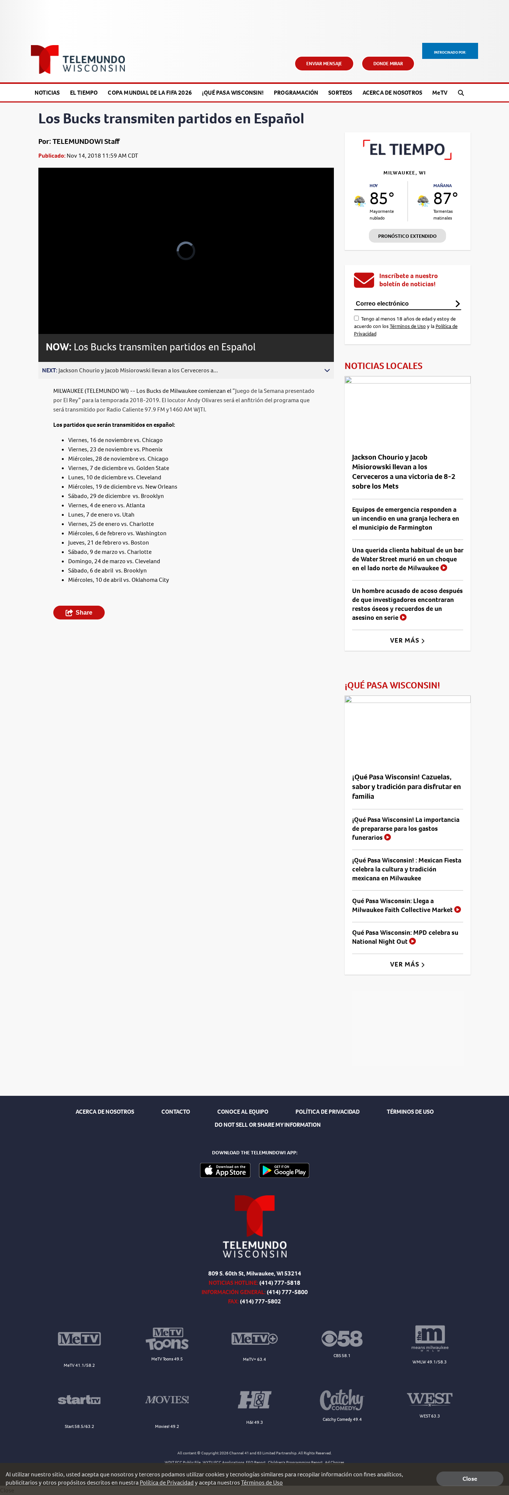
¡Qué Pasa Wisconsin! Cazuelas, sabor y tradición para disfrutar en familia (406, 786)
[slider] (65, 302)
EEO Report (256, 1462)
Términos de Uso (408, 326)
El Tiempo (84, 93)
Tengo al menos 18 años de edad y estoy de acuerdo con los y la (406, 326)
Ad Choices (334, 1462)
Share (84, 612)
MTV (440, 93)
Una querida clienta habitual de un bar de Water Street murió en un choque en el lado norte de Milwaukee (407, 559)
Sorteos (340, 93)
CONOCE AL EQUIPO (242, 1112)
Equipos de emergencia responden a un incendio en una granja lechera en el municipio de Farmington (405, 518)
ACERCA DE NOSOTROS (105, 1112)
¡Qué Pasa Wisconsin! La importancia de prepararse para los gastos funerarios (405, 828)
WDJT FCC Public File (182, 1462)
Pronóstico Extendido (407, 236)
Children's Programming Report (295, 1462)
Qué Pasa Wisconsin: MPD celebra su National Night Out (405, 937)
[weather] (360, 201)
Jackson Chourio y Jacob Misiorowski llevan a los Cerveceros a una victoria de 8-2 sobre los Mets (403, 471)
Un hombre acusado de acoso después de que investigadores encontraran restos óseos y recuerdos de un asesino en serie (407, 604)
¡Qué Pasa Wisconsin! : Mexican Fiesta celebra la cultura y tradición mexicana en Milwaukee (406, 869)
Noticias (47, 93)
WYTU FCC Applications (223, 1462)
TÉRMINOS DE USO (410, 1112)
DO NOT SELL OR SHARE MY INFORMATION (268, 1125)
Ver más (405, 640)
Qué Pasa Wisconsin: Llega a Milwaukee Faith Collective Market (403, 905)
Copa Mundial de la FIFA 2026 (150, 93)
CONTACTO (175, 1112)
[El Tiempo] (407, 158)
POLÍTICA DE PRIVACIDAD (327, 1112)
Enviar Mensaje (324, 63)
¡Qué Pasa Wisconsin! (233, 93)
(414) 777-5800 (287, 1292)
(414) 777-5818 (279, 1283)
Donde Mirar (388, 63)
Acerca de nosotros (393, 93)
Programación (296, 93)
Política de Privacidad (167, 1482)
